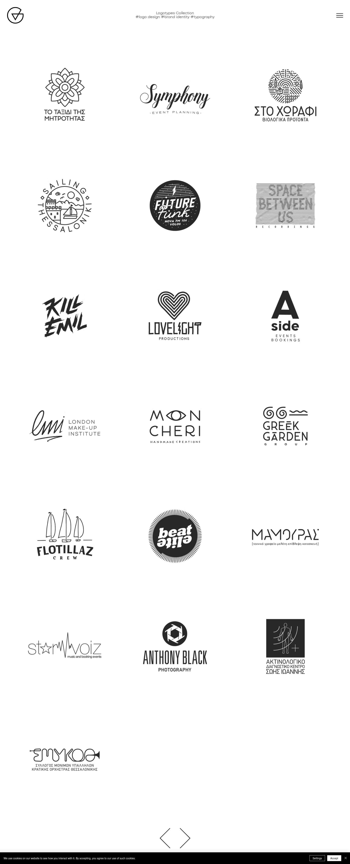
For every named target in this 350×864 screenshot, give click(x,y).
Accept (334, 858)
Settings (317, 858)
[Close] (345, 858)
